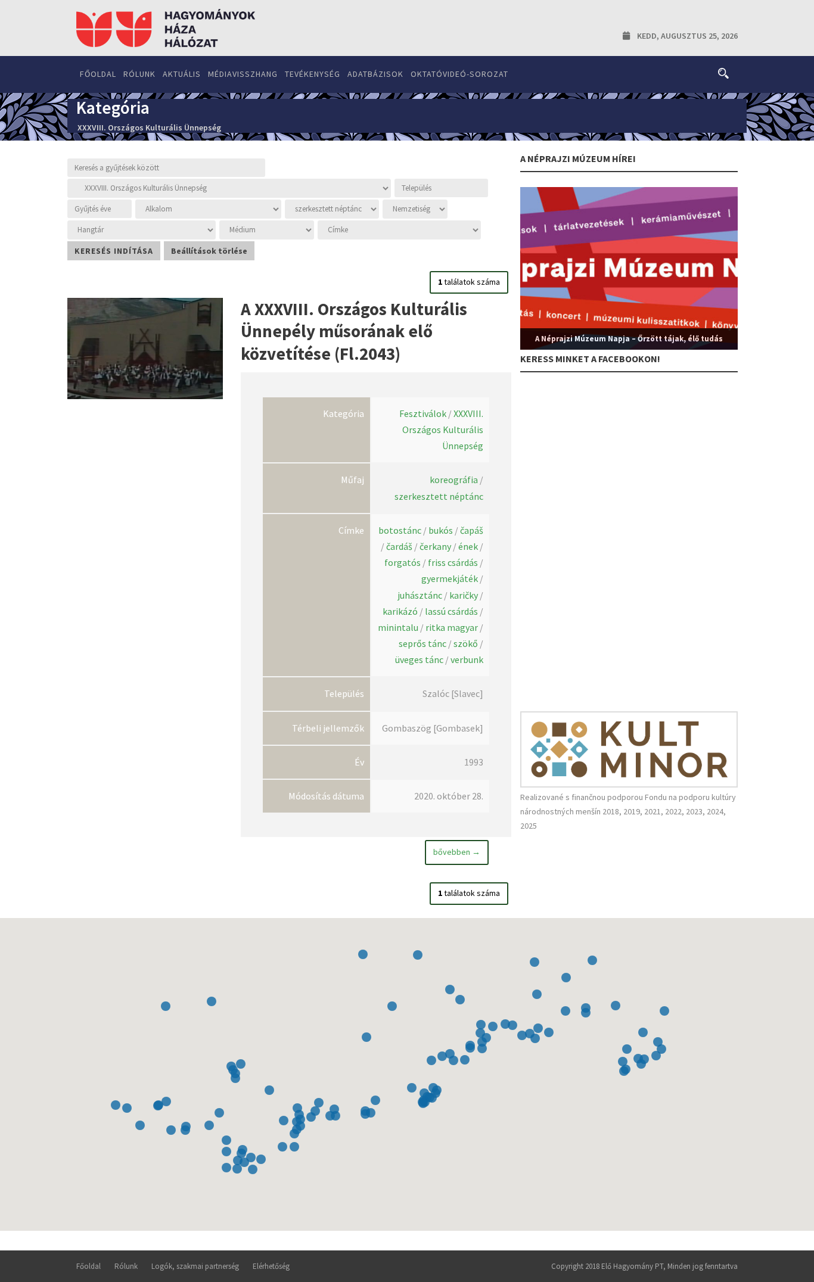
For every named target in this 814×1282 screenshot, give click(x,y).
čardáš (399, 546)
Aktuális (182, 74)
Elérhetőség (271, 1266)
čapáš (471, 530)
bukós (440, 530)
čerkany (435, 546)
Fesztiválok (422, 413)
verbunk (467, 659)
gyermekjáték (449, 578)
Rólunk (139, 74)
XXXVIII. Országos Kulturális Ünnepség (442, 429)
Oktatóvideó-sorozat (459, 74)
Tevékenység (312, 74)
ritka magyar (451, 627)
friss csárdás (453, 562)
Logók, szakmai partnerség (195, 1266)
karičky (463, 595)
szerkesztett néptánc (438, 496)
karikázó (400, 611)
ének (468, 546)
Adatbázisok (375, 74)
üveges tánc (419, 659)
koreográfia (454, 480)
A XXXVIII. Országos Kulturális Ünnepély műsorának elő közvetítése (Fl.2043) (354, 331)
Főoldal (98, 74)
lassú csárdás (451, 611)
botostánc (399, 530)
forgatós (402, 562)
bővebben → (456, 852)
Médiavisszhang (243, 74)
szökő (465, 643)
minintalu (398, 627)
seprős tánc (422, 643)
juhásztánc (419, 595)
